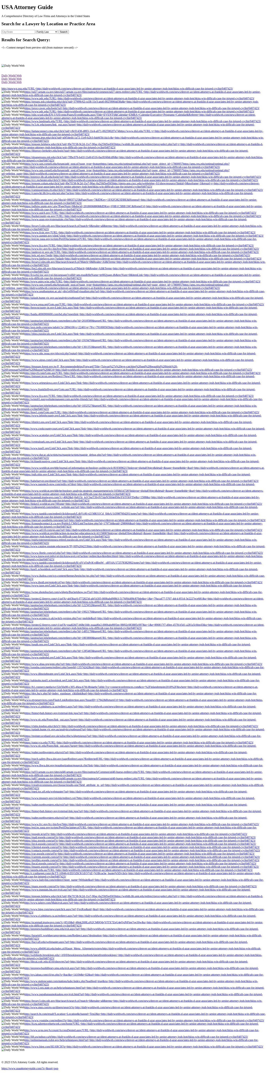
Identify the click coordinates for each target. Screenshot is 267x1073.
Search (63, 32)
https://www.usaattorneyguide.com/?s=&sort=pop (29, 1068)
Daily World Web (11, 75)
